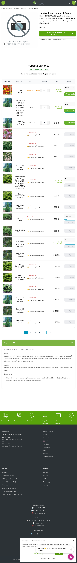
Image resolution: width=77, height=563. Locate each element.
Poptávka (46, 444)
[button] (73, 541)
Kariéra (45, 450)
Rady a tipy (46, 482)
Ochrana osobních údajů (48, 558)
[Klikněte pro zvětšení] (5, 44)
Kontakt (45, 472)
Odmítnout (37, 553)
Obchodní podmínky (8, 476)
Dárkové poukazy (48, 479)
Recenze (45, 453)
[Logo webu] (38, 3)
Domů (3, 9)
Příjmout (59, 553)
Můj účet (45, 476)
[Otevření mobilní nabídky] (3, 3)
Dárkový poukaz (48, 457)
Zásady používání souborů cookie (12, 494)
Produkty (4, 472)
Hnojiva (23, 9)
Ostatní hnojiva (33, 9)
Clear (65, 219)
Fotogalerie (46, 447)
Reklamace (5, 485)
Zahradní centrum (48, 438)
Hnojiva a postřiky (13, 9)
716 (50, 332)
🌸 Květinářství (47, 441)
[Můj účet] (69, 3)
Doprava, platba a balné (9, 488)
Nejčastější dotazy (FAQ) (9, 482)
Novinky (45, 485)
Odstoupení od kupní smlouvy (11, 479)
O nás (45, 435)
